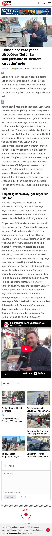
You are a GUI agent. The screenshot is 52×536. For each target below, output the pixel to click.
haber (17, 384)
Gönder (10, 497)
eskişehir (6, 384)
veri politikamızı (11, 533)
